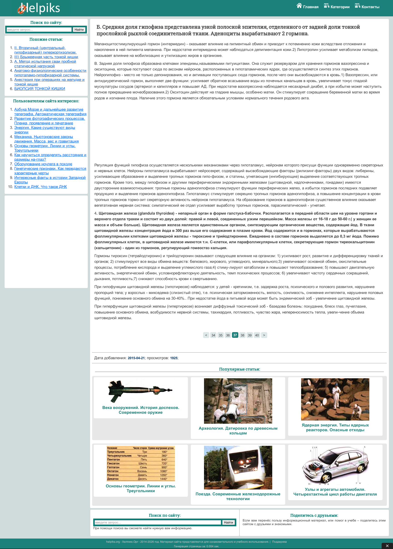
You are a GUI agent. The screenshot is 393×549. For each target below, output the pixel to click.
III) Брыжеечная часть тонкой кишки (46, 57)
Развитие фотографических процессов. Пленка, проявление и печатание (49, 120)
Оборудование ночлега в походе (43, 164)
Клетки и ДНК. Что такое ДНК (40, 187)
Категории (340, 7)
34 (213, 335)
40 (257, 335)
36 (228, 335)
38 (242, 335)
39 (250, 335)
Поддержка (279, 541)
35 (220, 335)
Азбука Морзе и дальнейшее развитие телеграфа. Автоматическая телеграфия (50, 111)
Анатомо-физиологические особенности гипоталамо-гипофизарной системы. (50, 72)
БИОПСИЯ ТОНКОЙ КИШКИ (39, 89)
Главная (311, 7)
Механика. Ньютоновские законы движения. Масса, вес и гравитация (46, 139)
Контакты (371, 7)
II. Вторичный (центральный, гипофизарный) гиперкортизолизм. (45, 50)
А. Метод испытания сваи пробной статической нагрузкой (45, 63)
